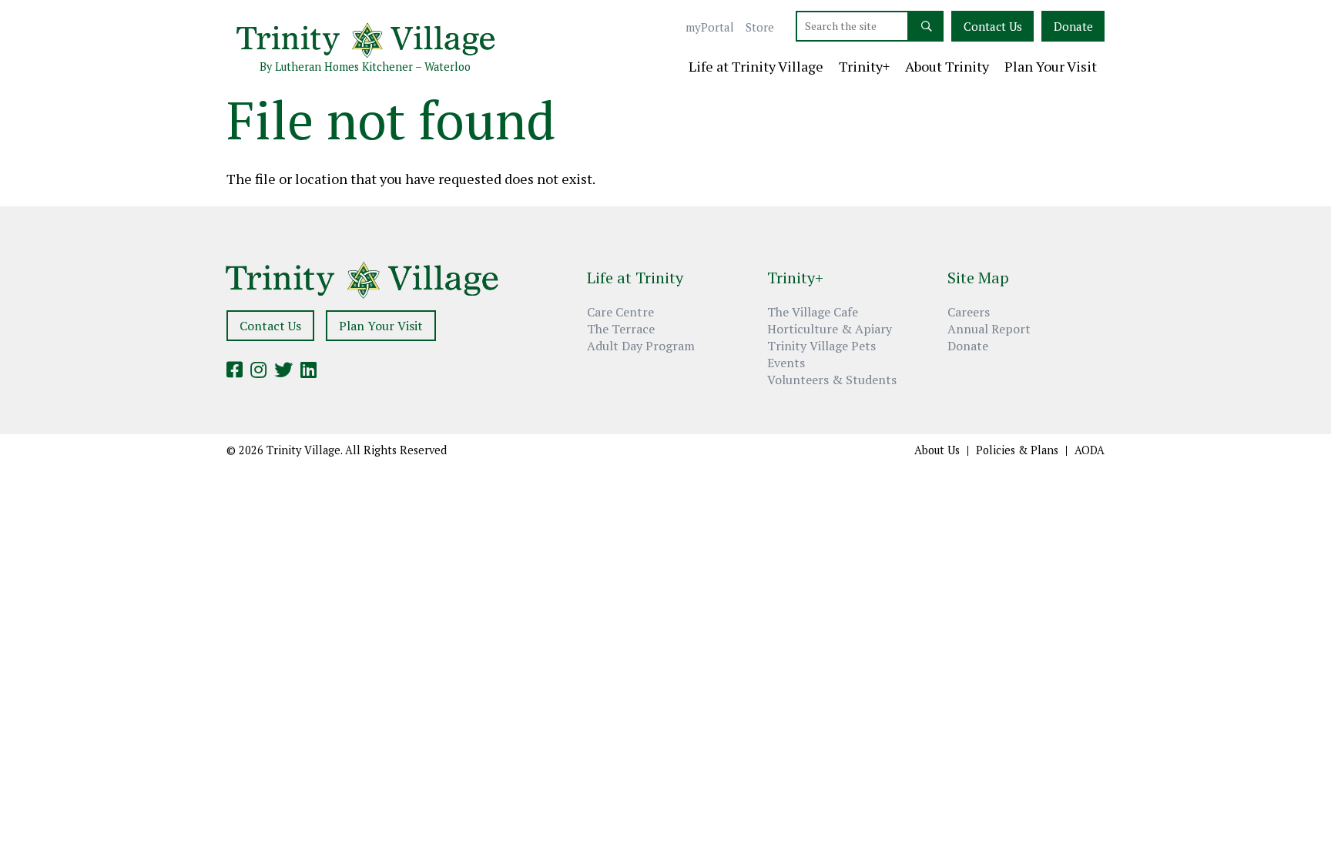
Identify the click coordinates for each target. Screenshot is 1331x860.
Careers (968, 311)
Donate (1073, 26)
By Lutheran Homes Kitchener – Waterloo (365, 66)
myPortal (710, 27)
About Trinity (947, 67)
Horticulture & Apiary (829, 328)
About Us (937, 451)
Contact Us (993, 26)
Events (786, 362)
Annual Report (989, 328)
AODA (1090, 451)
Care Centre (620, 311)
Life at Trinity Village (756, 67)
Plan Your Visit (1050, 67)
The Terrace (621, 328)
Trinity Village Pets (821, 345)
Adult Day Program (641, 345)
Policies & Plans (1017, 451)
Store (760, 27)
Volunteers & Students (832, 379)
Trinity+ (864, 67)
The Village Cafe (812, 311)
